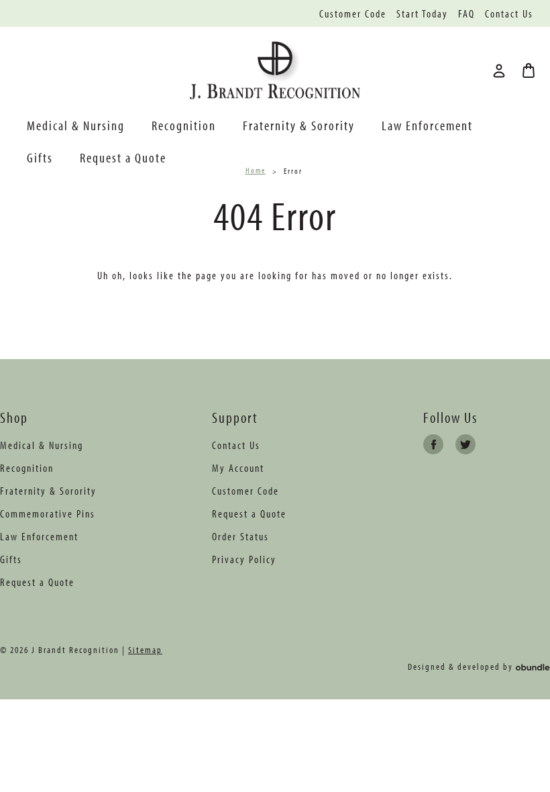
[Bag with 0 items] (528, 70)
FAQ (466, 13)
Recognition (184, 125)
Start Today (422, 13)
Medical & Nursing (76, 125)
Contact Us (509, 13)
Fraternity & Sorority (299, 125)
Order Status (240, 536)
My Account (238, 468)
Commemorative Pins (47, 513)
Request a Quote (123, 157)
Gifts (40, 157)
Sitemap (145, 650)
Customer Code (352, 13)
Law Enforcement (427, 125)
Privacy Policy (244, 559)
